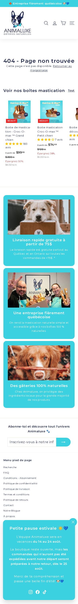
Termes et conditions (16, 494)
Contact (8, 505)
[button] (14, 143)
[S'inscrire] (63, 442)
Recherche (10, 467)
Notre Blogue (11, 510)
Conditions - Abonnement (20, 477)
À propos (9, 516)
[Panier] (63, 23)
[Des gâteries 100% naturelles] (39, 363)
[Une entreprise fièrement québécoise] (39, 290)
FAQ (6, 472)
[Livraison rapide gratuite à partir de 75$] (39, 217)
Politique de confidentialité (20, 483)
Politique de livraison (16, 488)
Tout (71, 90)
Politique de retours (15, 499)
